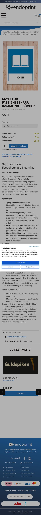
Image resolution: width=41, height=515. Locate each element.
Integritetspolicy (33, 246)
